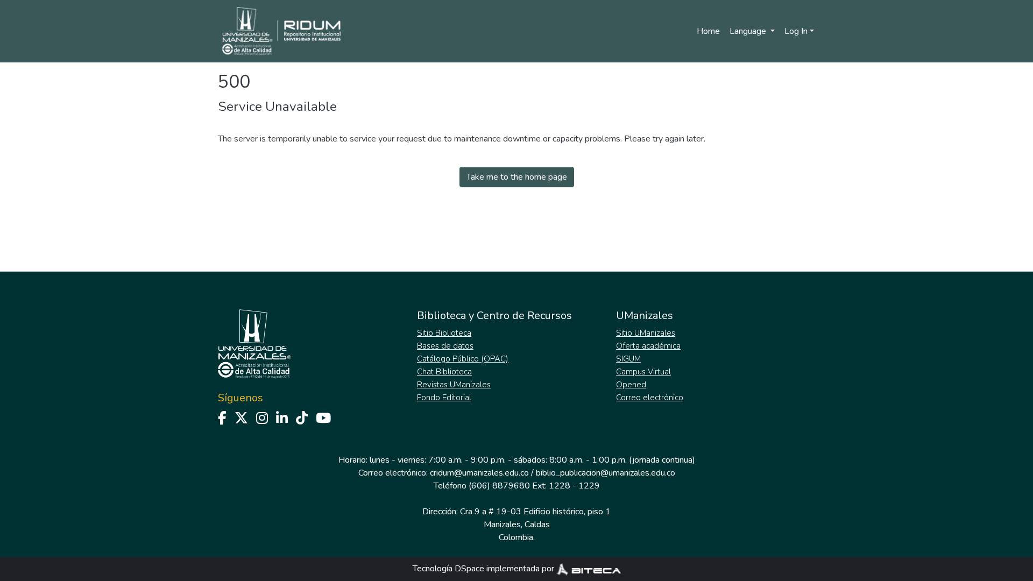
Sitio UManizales (645, 333)
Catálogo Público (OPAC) (462, 358)
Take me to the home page (516, 177)
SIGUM (628, 358)
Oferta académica (648, 346)
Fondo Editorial (444, 397)
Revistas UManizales (454, 384)
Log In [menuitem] (796, 31)
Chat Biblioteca (444, 371)
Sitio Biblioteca (444, 333)
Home (708, 31)
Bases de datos (445, 346)
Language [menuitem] (749, 31)
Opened (631, 384)
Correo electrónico (649, 397)
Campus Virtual (643, 371)
